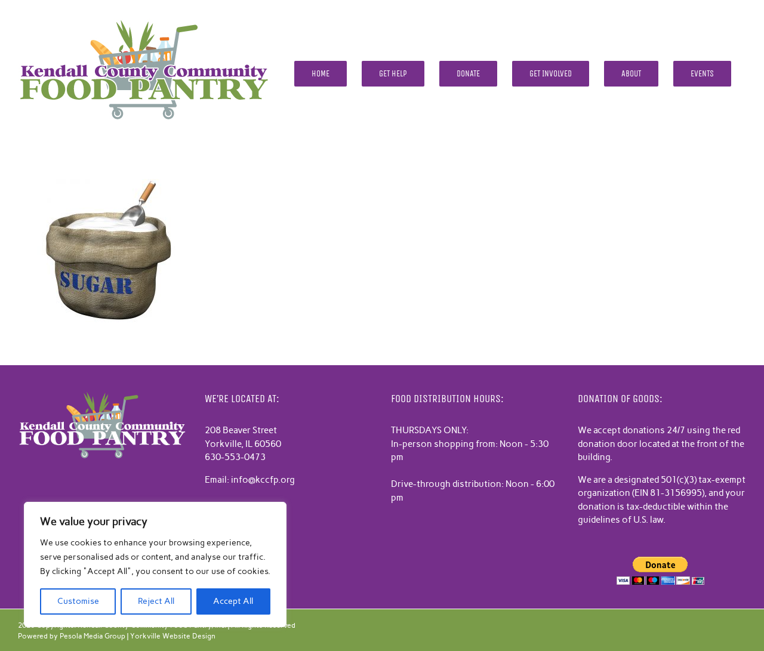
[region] (155, 564)
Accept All (233, 601)
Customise (78, 601)
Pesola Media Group (92, 636)
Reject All (156, 601)
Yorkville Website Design (172, 636)
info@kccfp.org (263, 479)
